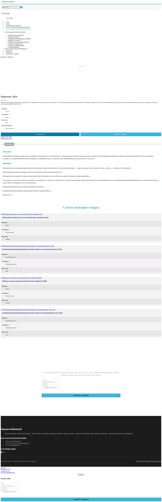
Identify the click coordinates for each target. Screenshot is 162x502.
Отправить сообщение (81, 395)
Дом (7, 22)
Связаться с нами (12, 54)
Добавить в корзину (120, 134)
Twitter (143, 461)
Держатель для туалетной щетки (18, 42)
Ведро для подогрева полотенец (18, 27)
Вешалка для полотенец (16, 35)
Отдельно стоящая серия (16, 45)
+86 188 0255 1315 (16, 441)
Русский (6, 13)
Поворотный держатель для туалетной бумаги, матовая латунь (25, 217)
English (11, 18)
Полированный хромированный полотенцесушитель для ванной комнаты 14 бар (32, 249)
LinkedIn (148, 461)
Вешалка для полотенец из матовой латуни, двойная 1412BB (24, 281)
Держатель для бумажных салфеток (19, 38)
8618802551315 (15, 445)
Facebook (138, 461)
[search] (21, 7)
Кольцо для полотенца (15, 43)
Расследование (40, 134)
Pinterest (153, 461)
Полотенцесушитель (13, 25)
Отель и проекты (13, 37)
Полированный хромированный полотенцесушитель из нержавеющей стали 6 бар (32, 313)
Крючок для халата (14, 40)
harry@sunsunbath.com (23, 443)
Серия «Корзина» (13, 47)
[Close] (1, 482)
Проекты (9, 52)
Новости (9, 50)
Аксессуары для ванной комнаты (18, 29)
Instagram (158, 461)
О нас (8, 24)
